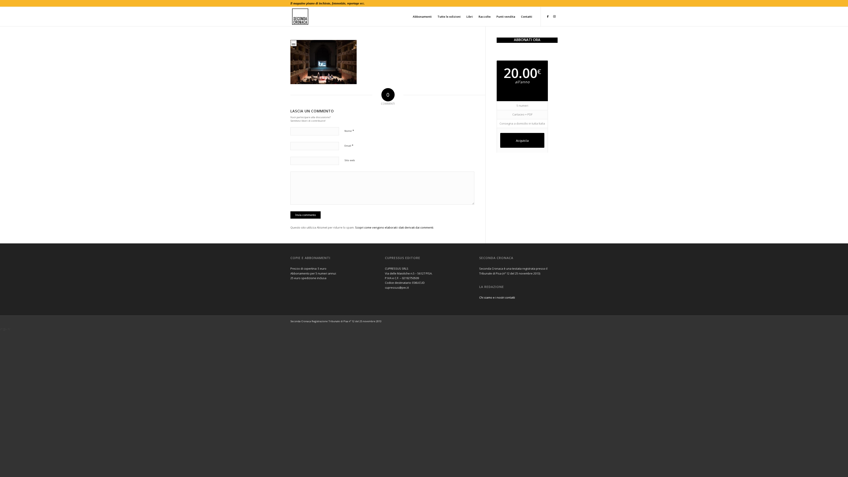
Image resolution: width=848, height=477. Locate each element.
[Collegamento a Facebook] (547, 16)
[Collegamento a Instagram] (554, 16)
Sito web (349, 160)
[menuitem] (422, 16)
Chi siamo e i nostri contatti (497, 297)
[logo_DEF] (372, 16)
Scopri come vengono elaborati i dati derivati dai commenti (394, 227)
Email (348, 146)
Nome (349, 131)
